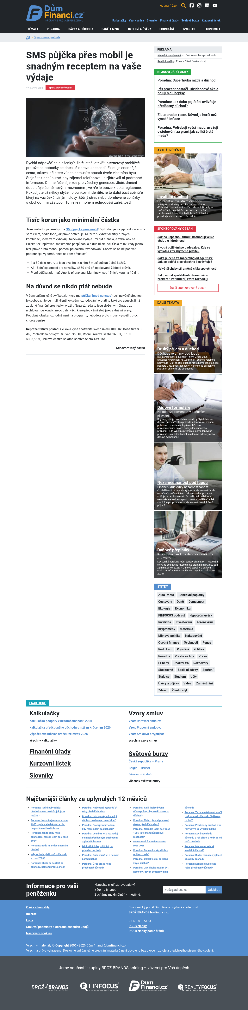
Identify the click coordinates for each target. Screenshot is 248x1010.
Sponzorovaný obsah (47, 37)
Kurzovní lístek (211, 20)
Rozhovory (200, 663)
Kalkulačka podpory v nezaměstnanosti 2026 (60, 721)
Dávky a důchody (80, 29)
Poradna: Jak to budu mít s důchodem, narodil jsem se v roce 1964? (49, 836)
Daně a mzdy (111, 29)
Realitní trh (181, 663)
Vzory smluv (136, 20)
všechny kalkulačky (43, 740)
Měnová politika (169, 636)
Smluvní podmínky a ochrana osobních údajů (57, 927)
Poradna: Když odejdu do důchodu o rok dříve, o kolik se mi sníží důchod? (203, 837)
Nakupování (193, 636)
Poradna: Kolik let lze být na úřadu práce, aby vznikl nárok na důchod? (151, 811)
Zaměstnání (204, 683)
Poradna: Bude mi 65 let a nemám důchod (49, 847)
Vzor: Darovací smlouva (145, 721)
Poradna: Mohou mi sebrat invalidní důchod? (199, 848)
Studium (180, 676)
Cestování (165, 602)
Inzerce (31, 914)
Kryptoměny (166, 629)
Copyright (62, 945)
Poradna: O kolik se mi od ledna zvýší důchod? (150, 860)
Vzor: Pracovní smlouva (145, 727)
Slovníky (152, 20)
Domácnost (196, 602)
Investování (184, 622)
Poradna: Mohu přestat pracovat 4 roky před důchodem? (151, 822)
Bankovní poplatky (191, 595)
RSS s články (138, 926)
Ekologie (164, 608)
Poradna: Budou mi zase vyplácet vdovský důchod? (203, 857)
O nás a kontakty (38, 907)
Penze (206, 642)
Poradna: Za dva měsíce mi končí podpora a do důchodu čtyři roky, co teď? (203, 816)
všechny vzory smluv (143, 740)
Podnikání (166, 29)
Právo (203, 656)
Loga (29, 920)
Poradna (53, 29)
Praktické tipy (184, 656)
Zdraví (162, 690)
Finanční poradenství (169, 55)
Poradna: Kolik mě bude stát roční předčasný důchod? (200, 865)
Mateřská (186, 629)
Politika (199, 649)
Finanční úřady (169, 20)
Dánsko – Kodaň (140, 774)
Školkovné (165, 670)
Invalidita (164, 622)
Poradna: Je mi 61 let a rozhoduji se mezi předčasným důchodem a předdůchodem (100, 837)
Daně (180, 602)
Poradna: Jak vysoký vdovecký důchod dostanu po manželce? (99, 818)
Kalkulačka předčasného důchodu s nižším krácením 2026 (70, 727)
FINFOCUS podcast (171, 615)
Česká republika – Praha (146, 761)
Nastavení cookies (39, 933)
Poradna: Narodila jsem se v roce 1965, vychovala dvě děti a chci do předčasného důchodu (49, 824)
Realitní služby (166, 61)
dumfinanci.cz (115, 945)
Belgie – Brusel (139, 768)
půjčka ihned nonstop (96, 296)
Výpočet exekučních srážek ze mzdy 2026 (58, 734)
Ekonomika (212, 29)
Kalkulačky (119, 20)
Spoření (207, 670)
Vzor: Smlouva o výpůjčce (146, 734)
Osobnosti (191, 642)
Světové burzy (190, 20)
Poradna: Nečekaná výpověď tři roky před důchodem (99, 809)
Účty (193, 676)
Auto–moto (166, 595)
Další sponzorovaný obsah (188, 288)
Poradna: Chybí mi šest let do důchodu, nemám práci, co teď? (48, 865)
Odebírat (214, 890)
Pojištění (183, 649)
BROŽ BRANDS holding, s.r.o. (149, 912)
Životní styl (179, 690)
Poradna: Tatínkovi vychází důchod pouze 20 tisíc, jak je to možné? (48, 811)
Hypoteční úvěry (200, 615)
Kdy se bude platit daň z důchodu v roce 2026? (49, 856)
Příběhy (163, 663)
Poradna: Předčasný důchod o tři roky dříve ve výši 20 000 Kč (203, 827)
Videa (187, 683)
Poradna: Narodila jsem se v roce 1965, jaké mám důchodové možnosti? (151, 832)
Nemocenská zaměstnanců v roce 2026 (149, 843)
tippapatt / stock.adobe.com (128, 155)
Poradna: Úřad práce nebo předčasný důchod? (96, 865)
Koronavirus (204, 622)
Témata (33, 29)
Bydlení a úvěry (139, 29)
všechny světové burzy (144, 781)
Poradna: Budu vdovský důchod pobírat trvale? (150, 852)
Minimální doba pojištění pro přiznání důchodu (97, 848)
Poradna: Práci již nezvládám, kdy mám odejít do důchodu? (98, 827)
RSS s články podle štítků (146, 931)
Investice (189, 29)
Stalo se (164, 676)
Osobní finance (168, 642)
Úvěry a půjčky (168, 683)
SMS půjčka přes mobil (82, 229)
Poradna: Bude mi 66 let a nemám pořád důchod (100, 857)
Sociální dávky (188, 670)
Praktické (37, 703)
